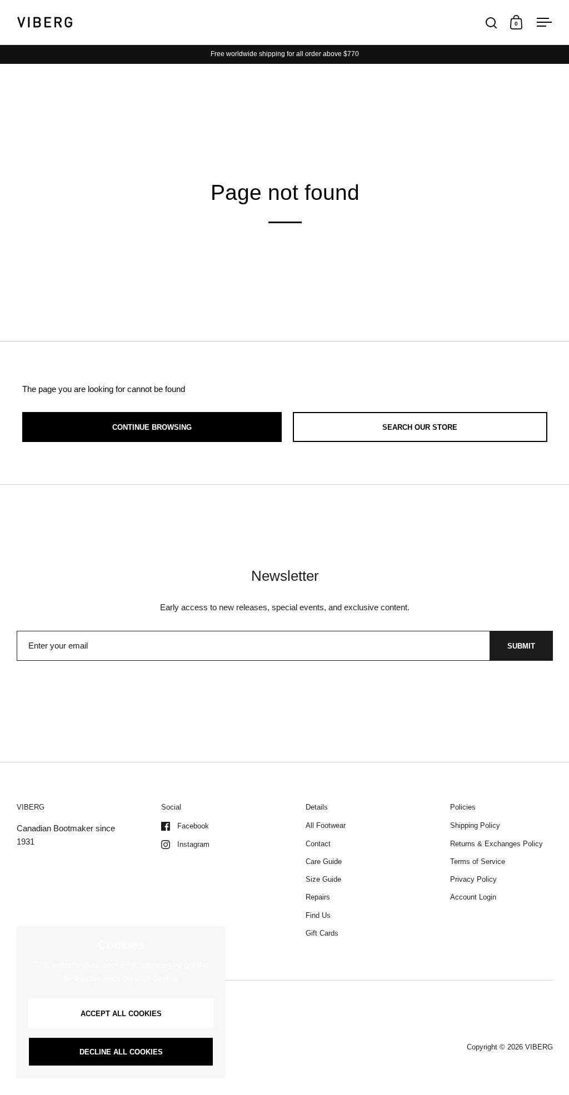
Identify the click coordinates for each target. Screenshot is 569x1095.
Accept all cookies (121, 1013)
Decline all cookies (121, 1052)
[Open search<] (491, 22)
